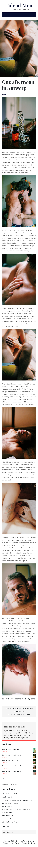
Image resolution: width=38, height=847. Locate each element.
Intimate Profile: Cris (9, 816)
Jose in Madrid (7, 797)
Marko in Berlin (7, 806)
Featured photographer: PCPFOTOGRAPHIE (17, 800)
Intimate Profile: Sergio (10, 822)
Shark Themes (16, 843)
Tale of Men (19, 5)
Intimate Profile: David (10, 803)
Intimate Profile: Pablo (10, 794)
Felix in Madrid (7, 813)
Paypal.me (24, 738)
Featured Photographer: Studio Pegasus (16, 809)
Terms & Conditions (28, 843)
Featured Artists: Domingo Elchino (14, 819)
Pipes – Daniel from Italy (19, 715)
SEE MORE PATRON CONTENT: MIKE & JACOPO (18, 699)
